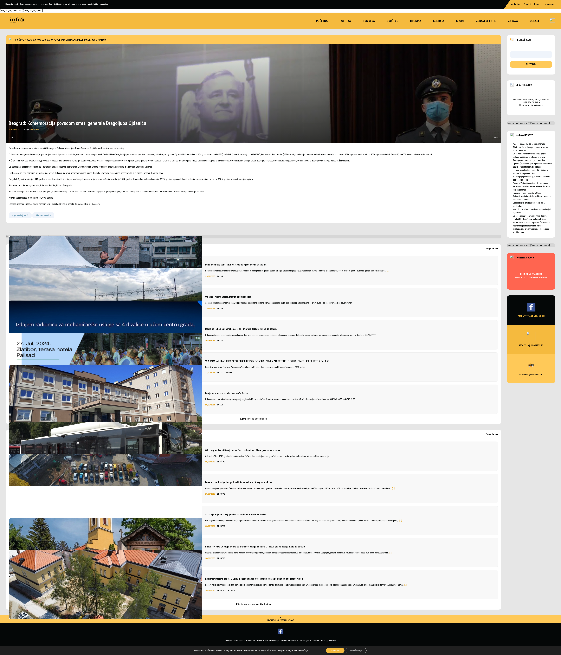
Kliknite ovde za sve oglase (253, 418)
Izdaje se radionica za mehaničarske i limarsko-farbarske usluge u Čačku (241, 329)
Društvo (392, 21)
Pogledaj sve (492, 249)
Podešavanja (356, 650)
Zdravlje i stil (486, 21)
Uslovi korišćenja (272, 640)
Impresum (229, 640)
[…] (388, 270)
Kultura (438, 21)
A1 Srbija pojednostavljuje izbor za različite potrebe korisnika (235, 514)
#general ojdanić (20, 215)
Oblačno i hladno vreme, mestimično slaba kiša (228, 296)
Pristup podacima (328, 640)
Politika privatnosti (288, 640)
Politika (345, 21)
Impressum (550, 4)
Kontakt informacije (254, 640)
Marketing (515, 4)
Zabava (513, 21)
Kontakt (537, 4)
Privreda (369, 21)
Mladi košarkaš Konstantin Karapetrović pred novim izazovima (235, 264)
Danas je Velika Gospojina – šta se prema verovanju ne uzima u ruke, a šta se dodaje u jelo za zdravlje (255, 546)
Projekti (527, 4)
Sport (460, 21)
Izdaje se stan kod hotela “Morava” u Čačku (226, 393)
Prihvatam (335, 650)
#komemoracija (43, 215)
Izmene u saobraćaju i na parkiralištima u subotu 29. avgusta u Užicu (238, 482)
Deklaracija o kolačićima (309, 640)
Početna (322, 21)
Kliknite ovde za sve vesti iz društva (253, 604)
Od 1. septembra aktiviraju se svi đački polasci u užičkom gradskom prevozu (242, 450)
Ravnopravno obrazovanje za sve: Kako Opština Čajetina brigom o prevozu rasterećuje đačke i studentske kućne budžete (532, 163)
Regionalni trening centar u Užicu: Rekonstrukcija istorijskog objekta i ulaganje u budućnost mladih (254, 578)
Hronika (415, 21)
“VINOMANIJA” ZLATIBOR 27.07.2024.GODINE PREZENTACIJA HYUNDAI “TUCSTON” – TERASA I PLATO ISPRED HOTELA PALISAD (267, 361)
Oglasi (534, 21)
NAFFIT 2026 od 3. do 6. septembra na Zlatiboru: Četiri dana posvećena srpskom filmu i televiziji (530, 147)
